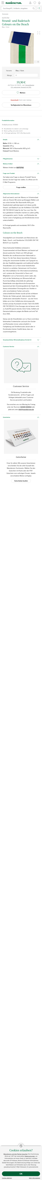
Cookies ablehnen (7, 1178)
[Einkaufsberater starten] (38, 8)
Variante (9, 70)
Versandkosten (29, 85)
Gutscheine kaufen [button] (21, 481)
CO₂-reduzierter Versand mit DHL (21, 87)
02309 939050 (25, 407)
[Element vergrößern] (38, 61)
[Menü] (2, 2)
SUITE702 (20, 167)
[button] (38, 33)
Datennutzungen (30, 1156)
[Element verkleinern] (35, 61)
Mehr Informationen (34, 1178)
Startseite (5, 14)
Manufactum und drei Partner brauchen (16, 1154)
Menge (9, 75)
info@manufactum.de (26, 409)
